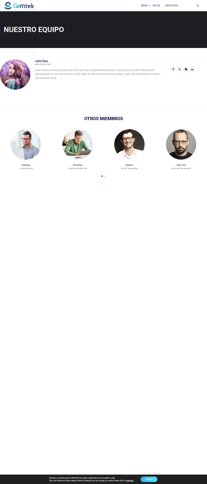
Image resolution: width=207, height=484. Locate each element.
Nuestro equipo (22, 51)
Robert (129, 165)
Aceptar (149, 479)
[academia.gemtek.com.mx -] (23, 5)
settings (130, 480)
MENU (144, 5)
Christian (77, 165)
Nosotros (171, 5)
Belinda (26, 165)
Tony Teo (181, 165)
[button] (102, 176)
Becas (156, 5)
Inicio (3, 51)
